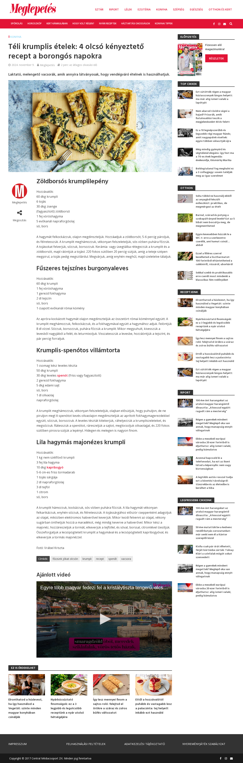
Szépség (178, 9)
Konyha (161, 9)
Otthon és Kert (220, 9)
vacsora (126, 559)
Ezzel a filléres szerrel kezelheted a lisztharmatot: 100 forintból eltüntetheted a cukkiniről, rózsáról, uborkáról (214, 259)
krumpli (87, 559)
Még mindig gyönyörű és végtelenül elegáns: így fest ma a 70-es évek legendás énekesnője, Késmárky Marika (215, 155)
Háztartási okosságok (135, 23)
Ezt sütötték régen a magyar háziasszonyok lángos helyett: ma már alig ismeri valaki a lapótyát (214, 97)
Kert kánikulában (57, 23)
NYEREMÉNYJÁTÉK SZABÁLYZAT (203, 744)
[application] (104, 619)
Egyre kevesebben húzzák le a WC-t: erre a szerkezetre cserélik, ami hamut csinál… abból (213, 240)
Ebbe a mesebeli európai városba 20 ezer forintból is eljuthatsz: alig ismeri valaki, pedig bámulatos (213, 444)
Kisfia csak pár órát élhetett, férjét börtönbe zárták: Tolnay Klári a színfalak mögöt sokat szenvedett (215, 552)
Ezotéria (144, 9)
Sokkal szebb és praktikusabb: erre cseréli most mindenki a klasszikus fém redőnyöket (214, 276)
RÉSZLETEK (216, 58)
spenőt (112, 559)
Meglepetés (47, 65)
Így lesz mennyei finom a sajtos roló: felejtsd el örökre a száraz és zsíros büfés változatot (110, 706)
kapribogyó (55, 467)
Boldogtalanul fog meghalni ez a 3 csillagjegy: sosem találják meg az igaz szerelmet (215, 172)
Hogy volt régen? (83, 23)
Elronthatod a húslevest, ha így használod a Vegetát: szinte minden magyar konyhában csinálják (25, 709)
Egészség (196, 9)
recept (100, 559)
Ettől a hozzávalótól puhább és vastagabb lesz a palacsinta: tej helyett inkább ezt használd (153, 706)
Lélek (128, 9)
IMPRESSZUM (17, 744)
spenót (63, 375)
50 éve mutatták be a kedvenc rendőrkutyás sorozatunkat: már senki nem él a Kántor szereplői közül (214, 533)
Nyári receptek (107, 23)
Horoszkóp (35, 23)
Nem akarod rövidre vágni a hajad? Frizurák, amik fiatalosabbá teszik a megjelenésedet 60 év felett (213, 116)
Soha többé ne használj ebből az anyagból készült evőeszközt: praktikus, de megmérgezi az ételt (214, 201)
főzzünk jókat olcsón (65, 559)
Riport (114, 9)
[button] (104, 619)
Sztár (99, 9)
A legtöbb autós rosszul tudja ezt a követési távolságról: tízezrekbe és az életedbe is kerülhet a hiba (214, 482)
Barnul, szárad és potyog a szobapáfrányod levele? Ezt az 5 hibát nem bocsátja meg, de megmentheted (215, 220)
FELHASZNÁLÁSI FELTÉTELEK (86, 744)
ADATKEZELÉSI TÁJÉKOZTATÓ (144, 744)
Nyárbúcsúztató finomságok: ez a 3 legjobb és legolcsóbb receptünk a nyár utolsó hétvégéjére (67, 709)
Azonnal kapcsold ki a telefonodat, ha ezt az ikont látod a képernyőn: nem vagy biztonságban (213, 463)
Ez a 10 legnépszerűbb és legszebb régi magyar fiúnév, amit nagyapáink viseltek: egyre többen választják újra (213, 136)
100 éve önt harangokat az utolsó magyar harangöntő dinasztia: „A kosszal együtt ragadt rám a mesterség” (213, 406)
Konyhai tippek (164, 23)
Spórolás (17, 23)
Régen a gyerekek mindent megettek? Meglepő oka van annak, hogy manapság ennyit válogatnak (214, 425)
